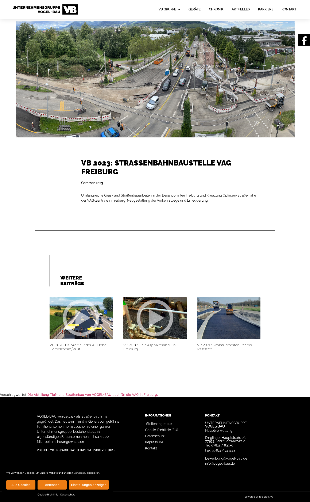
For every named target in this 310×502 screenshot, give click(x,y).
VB (39, 450)
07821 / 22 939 (223, 450)
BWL (73, 450)
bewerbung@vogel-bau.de (226, 458)
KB (57, 450)
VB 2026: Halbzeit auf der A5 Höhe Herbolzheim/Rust (78, 347)
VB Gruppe (167, 9)
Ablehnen (52, 485)
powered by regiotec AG (259, 496)
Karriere (265, 9)
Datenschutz (67, 494)
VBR (97, 450)
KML (89, 450)
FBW (81, 450)
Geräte (195, 9)
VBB (104, 450)
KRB (112, 450)
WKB (64, 450)
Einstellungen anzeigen (88, 485)
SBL (45, 450)
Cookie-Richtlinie (48, 494)
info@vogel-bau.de (220, 463)
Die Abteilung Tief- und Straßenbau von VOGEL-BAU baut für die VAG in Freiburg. (92, 394)
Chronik (216, 9)
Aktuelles (241, 9)
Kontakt (289, 9)
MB (52, 450)
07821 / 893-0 (222, 445)
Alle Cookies (20, 485)
